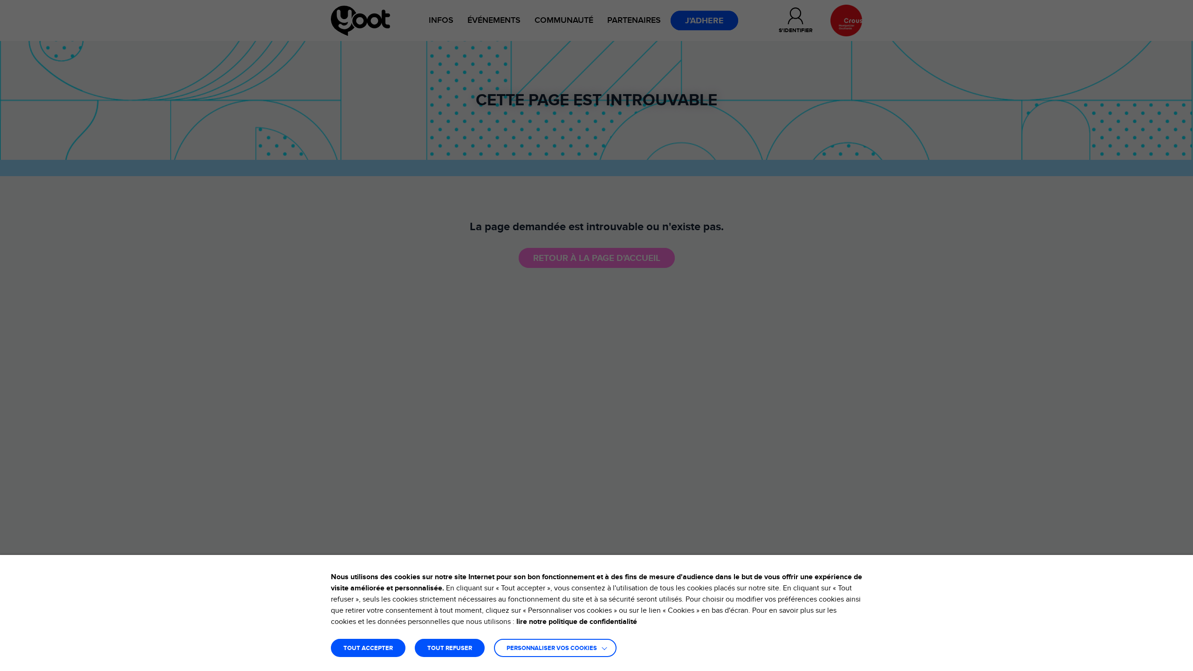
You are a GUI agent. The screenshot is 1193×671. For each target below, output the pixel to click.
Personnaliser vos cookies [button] (552, 648)
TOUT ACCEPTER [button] (368, 648)
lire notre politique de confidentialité (576, 621)
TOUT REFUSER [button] (449, 648)
